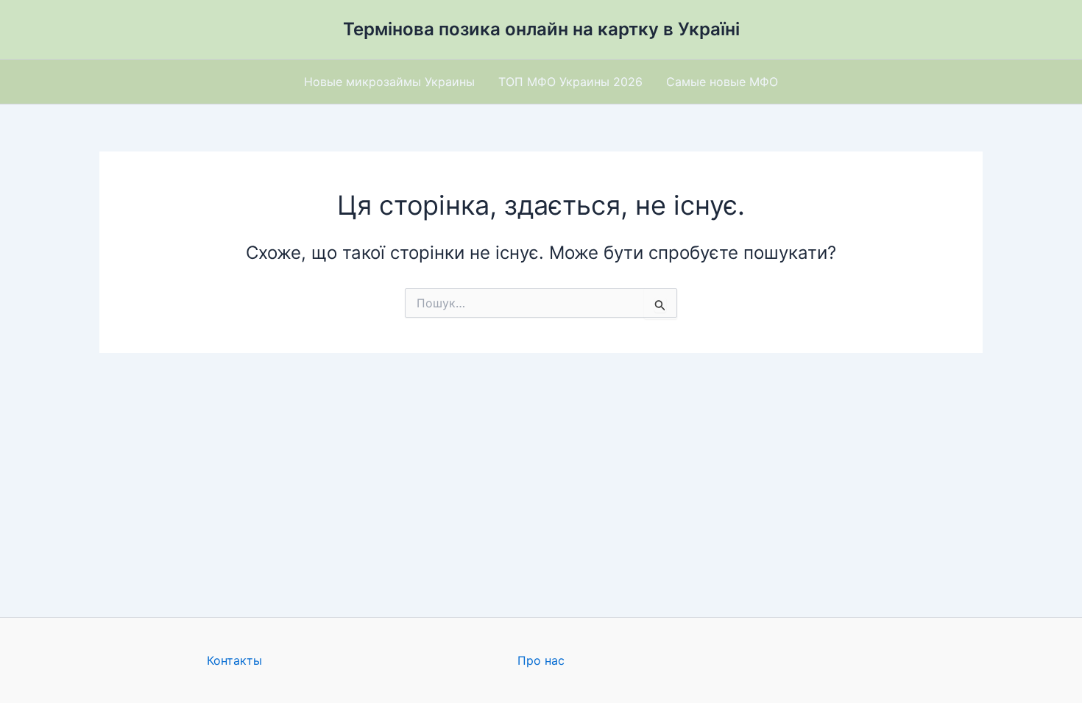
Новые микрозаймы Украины (389, 81)
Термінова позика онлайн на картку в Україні (541, 29)
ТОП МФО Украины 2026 (570, 81)
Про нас (541, 660)
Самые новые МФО (722, 81)
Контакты (234, 660)
